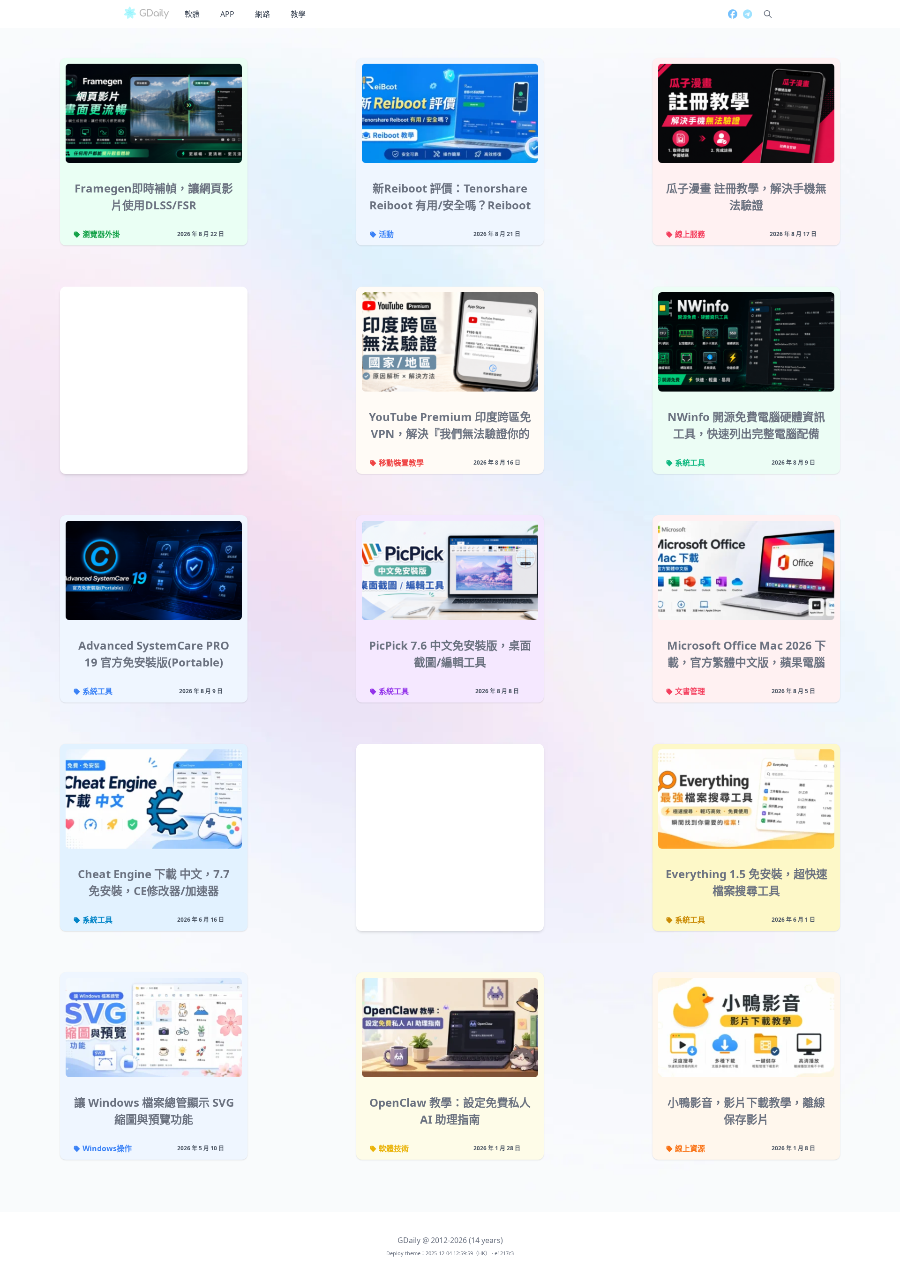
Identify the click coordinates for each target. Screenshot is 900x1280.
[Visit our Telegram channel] (744, 14)
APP (227, 14)
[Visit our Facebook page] (729, 14)
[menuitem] (192, 14)
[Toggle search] (767, 14)
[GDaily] (146, 14)
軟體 (192, 14)
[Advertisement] (154, 382)
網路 (262, 14)
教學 (298, 14)
